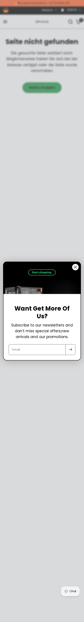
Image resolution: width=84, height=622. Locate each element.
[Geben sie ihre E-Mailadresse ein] (70, 349)
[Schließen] (75, 267)
